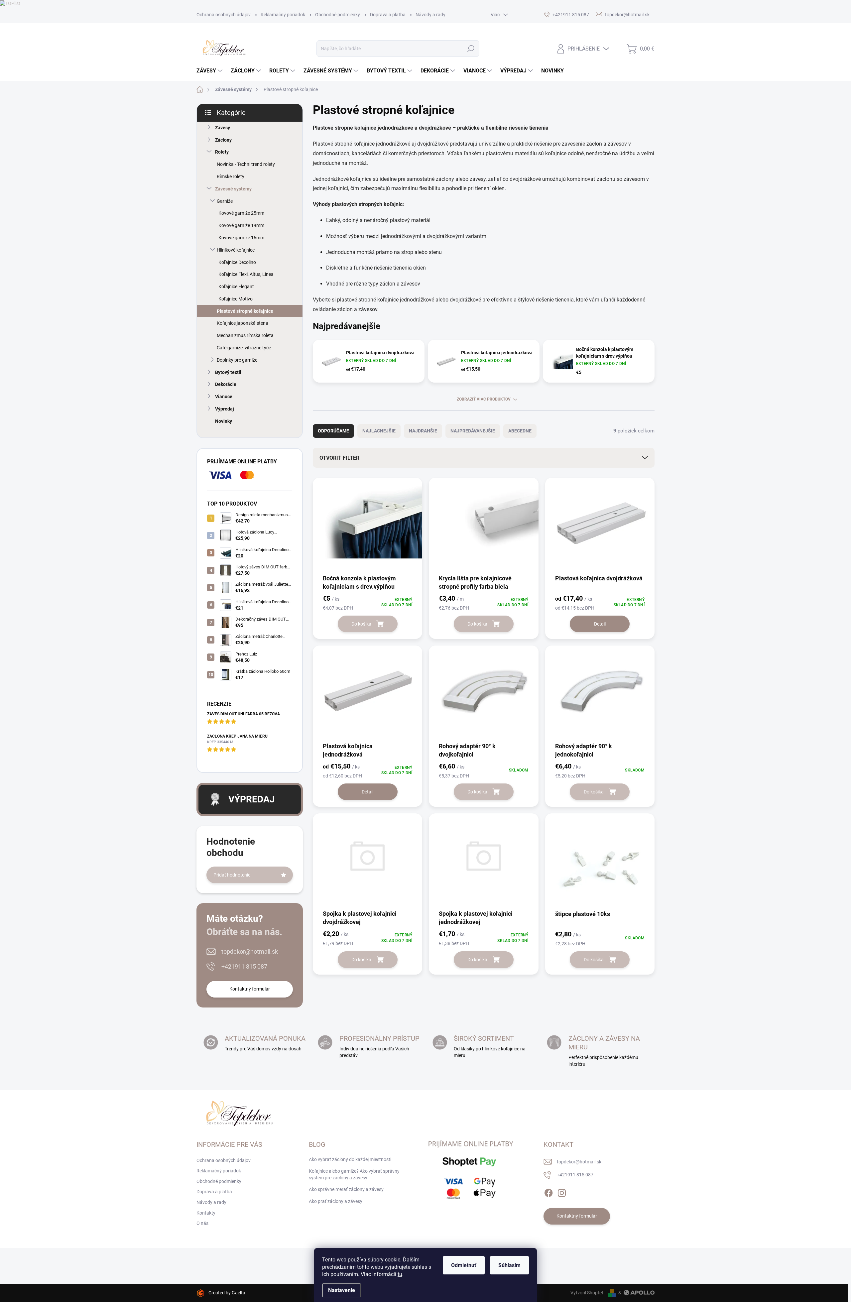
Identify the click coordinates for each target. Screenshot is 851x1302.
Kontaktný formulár (249, 989)
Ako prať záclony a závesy (335, 1201)
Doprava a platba (388, 14)
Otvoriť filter (339, 458)
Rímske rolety (230, 176)
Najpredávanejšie (472, 430)
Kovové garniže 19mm (241, 225)
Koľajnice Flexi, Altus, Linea (246, 274)
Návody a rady (430, 14)
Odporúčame (333, 430)
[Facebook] (548, 1192)
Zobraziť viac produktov (484, 399)
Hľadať (470, 48)
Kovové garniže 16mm (241, 237)
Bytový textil (228, 372)
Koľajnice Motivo (235, 298)
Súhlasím (509, 1265)
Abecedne (520, 430)
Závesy (222, 127)
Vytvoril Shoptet (586, 1292)
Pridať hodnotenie (231, 875)
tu (400, 1274)
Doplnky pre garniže (237, 360)
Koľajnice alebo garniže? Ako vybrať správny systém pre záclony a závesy (354, 1174)
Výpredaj (224, 409)
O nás (202, 1223)
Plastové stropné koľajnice (245, 311)
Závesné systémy (233, 188)
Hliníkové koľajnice (236, 250)
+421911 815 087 (244, 966)
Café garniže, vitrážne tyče (244, 347)
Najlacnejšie (379, 430)
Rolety (222, 152)
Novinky (223, 421)
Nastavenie (341, 1290)
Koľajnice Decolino (237, 262)
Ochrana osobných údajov (223, 14)
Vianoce (223, 396)
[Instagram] (562, 1192)
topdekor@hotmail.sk (249, 951)
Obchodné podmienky (337, 14)
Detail (600, 624)
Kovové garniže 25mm (241, 213)
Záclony (223, 140)
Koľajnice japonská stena (242, 323)
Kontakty (205, 1213)
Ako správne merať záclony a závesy (346, 1189)
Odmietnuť (463, 1265)
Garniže (225, 201)
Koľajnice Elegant (236, 286)
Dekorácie (225, 384)
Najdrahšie (423, 430)
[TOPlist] (10, 3)
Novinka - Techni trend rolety (246, 164)
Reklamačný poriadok (283, 14)
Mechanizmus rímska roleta (245, 335)
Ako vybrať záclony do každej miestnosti (350, 1159)
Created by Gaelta (226, 1292)
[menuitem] (210, 71)
